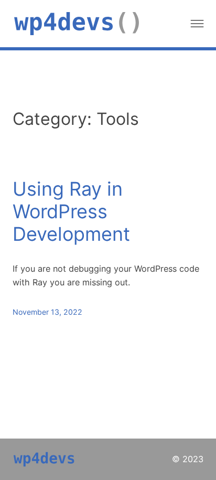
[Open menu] (197, 23)
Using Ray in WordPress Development (71, 212)
